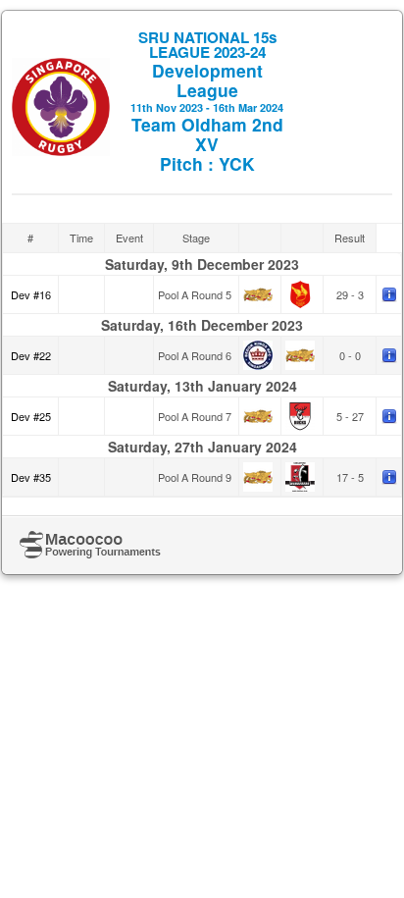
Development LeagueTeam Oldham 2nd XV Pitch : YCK (206, 101)
